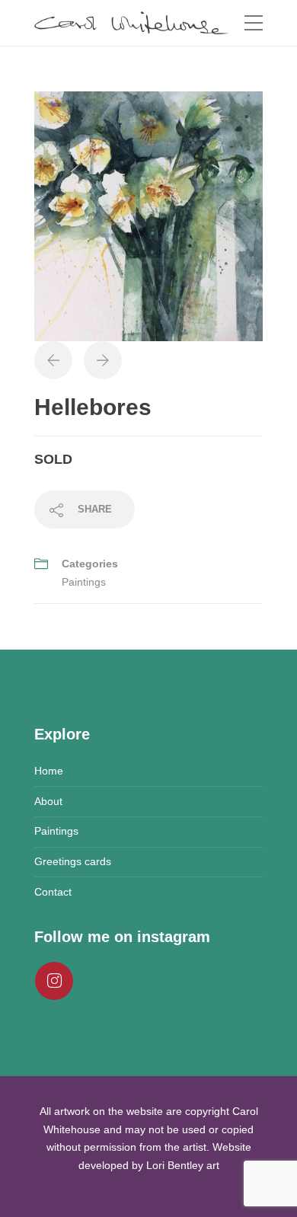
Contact (53, 892)
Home (48, 771)
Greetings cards (72, 861)
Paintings (84, 582)
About (48, 801)
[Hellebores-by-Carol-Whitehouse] (148, 215)
